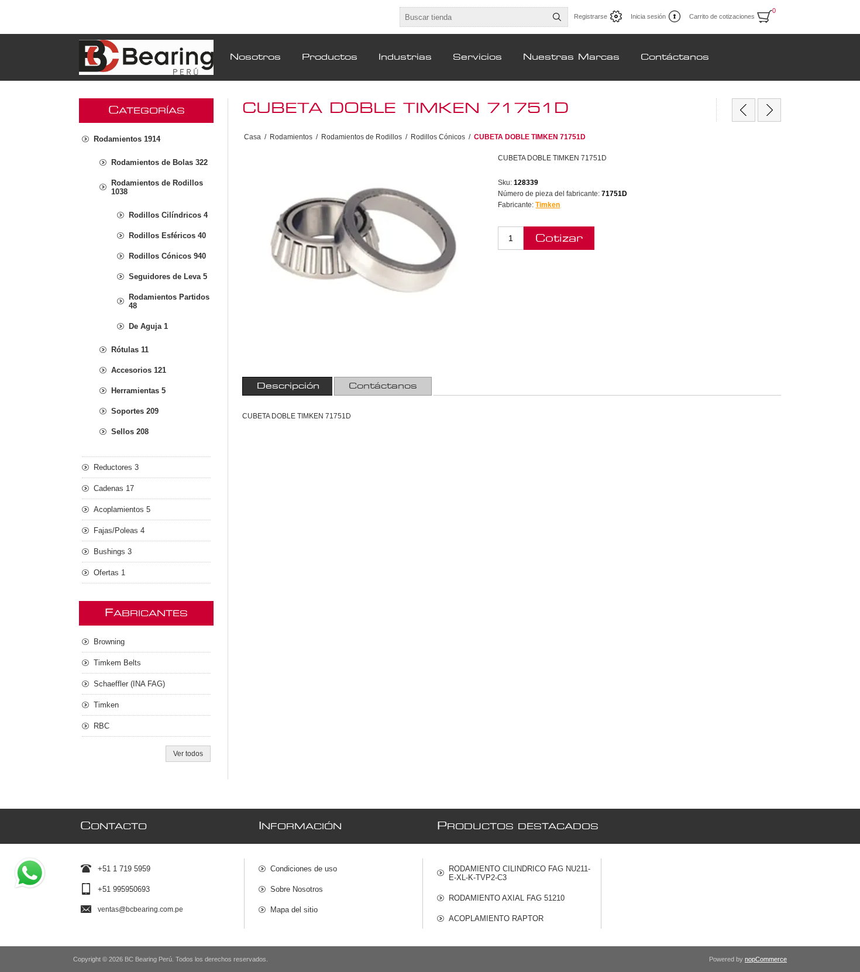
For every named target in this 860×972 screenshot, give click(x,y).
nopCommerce (766, 959)
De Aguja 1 (148, 326)
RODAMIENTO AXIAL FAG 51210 (507, 898)
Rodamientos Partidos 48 (169, 301)
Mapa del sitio (294, 909)
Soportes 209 (135, 411)
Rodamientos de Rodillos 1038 (157, 187)
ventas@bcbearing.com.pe (140, 909)
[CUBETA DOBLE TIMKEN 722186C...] (769, 110)
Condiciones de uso (303, 868)
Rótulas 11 (130, 349)
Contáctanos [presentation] (383, 386)
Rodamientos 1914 (127, 139)
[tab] (288, 386)
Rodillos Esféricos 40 (167, 235)
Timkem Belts (117, 662)
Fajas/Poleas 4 (119, 530)
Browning (109, 641)
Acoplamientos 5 (122, 509)
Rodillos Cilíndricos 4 (168, 215)
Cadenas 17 (114, 488)
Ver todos (188, 754)
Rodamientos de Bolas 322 (159, 162)
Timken (547, 205)
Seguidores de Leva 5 (168, 276)
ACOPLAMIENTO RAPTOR (496, 918)
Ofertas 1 (109, 572)
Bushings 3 (113, 551)
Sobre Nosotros (296, 889)
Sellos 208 (130, 431)
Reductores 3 (116, 467)
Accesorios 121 (138, 370)
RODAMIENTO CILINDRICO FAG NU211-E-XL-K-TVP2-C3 (519, 873)
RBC (101, 726)
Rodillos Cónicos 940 (167, 256)
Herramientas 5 (138, 390)
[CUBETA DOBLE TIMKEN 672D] (743, 110)
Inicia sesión (648, 16)
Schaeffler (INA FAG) (129, 683)
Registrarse (590, 16)
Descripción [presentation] (288, 386)
